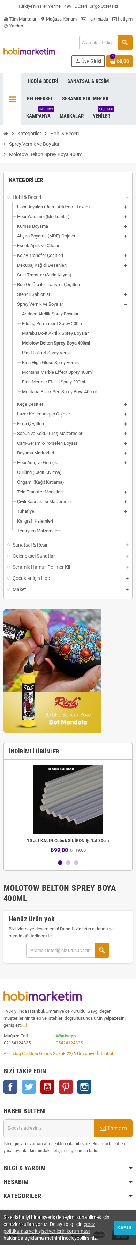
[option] (68, 809)
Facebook (10, 1087)
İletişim (125, 19)
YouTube (47, 1087)
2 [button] (68, 862)
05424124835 (69, 1042)
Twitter (29, 1087)
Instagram (84, 1087)
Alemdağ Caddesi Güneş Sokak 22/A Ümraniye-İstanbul (58, 1053)
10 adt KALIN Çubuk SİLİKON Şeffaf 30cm (68, 840)
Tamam (116, 1128)
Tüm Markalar (19, 19)
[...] (24, 1025)
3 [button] (76, 862)
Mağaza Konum (58, 19)
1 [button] (60, 862)
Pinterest (66, 1087)
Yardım (13, 26)
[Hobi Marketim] (29, 51)
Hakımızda (97, 19)
